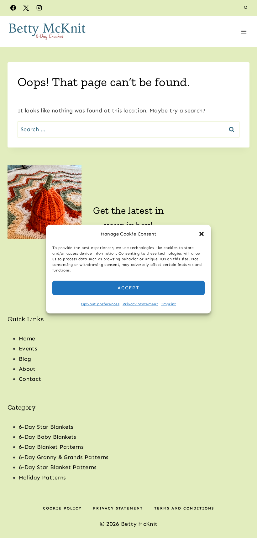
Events (28, 348)
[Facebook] (13, 7)
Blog (25, 358)
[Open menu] (243, 31)
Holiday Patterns (42, 477)
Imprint (168, 304)
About (27, 368)
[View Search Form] (245, 8)
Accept (128, 288)
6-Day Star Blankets (46, 426)
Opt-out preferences (100, 304)
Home (27, 338)
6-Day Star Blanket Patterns (58, 467)
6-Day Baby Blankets (47, 436)
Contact (30, 378)
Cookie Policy (62, 508)
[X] (26, 7)
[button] (201, 234)
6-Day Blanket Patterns (51, 446)
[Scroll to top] (242, 513)
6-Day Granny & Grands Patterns (64, 457)
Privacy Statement (140, 304)
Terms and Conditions (184, 508)
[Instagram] (39, 7)
